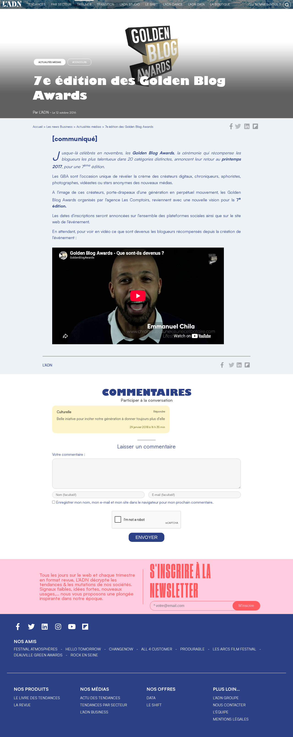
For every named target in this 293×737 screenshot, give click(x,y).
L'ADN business (94, 712)
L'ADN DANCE (173, 4)
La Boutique (220, 4)
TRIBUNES (84, 4)
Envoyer (146, 537)
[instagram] (58, 628)
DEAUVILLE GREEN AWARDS (38, 655)
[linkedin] (247, 128)
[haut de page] (285, 731)
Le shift (154, 705)
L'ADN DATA (196, 4)
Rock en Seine (84, 655)
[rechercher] (287, 4)
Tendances (36, 4)
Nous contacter (229, 705)
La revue (22, 705)
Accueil (38, 126)
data (150, 698)
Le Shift (151, 4)
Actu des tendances (100, 698)
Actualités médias (49, 62)
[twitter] (238, 128)
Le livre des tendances (37, 698)
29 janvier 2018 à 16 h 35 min (147, 427)
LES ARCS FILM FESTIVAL (234, 649)
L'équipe (220, 712)
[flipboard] (255, 128)
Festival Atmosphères (35, 649)
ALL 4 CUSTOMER (156, 649)
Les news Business (59, 126)
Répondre (159, 411)
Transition (105, 4)
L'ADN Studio (130, 4)
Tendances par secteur (103, 705)
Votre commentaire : (68, 454)
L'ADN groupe (226, 698)
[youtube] (72, 628)
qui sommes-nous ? (265, 4)
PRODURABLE (192, 649)
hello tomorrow (83, 649)
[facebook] (231, 128)
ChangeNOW (121, 649)
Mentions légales (231, 719)
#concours (79, 62)
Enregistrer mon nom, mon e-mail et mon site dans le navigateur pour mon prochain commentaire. (134, 502)
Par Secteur (61, 4)
